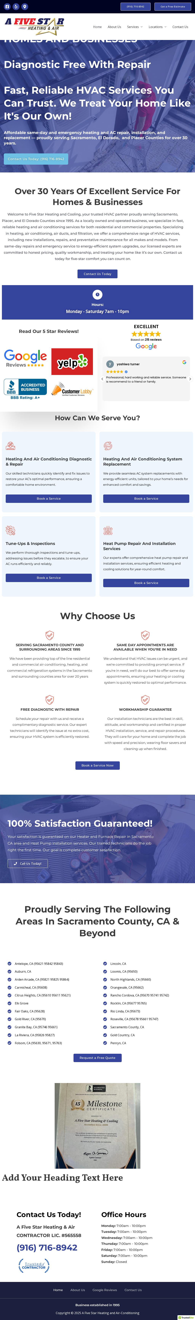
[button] (136, 7)
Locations (156, 27)
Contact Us (180, 27)
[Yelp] (16, 6)
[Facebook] (7, 6)
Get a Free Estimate (173, 6)
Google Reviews (105, 1290)
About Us (114, 27)
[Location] (24, 6)
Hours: (98, 304)
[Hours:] (97, 295)
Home (97, 27)
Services (133, 27)
